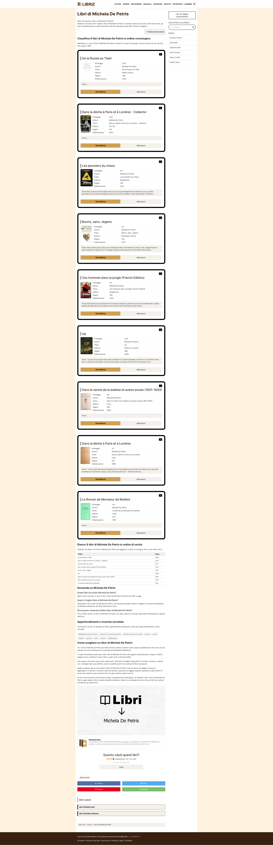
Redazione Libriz (95, 739)
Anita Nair (174, 43)
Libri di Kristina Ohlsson (89, 813)
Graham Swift (175, 47)
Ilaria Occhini (175, 52)
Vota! (121, 767)
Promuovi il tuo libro (93, 840)
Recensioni (136, 4)
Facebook (99, 783)
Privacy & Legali (118, 840)
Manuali (147, 4)
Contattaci (128, 840)
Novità (167, 4)
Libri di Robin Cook (87, 807)
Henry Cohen (175, 57)
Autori (117, 4)
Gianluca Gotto (176, 38)
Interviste (178, 4)
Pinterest (100, 789)
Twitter (144, 783)
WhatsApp (144, 789)
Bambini (188, 4)
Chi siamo (80, 840)
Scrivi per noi (106, 840)
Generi (126, 4)
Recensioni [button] (141, 92)
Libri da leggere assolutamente (182, 15)
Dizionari (157, 4)
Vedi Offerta (100, 92)
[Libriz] (86, 4)
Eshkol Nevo (175, 62)
